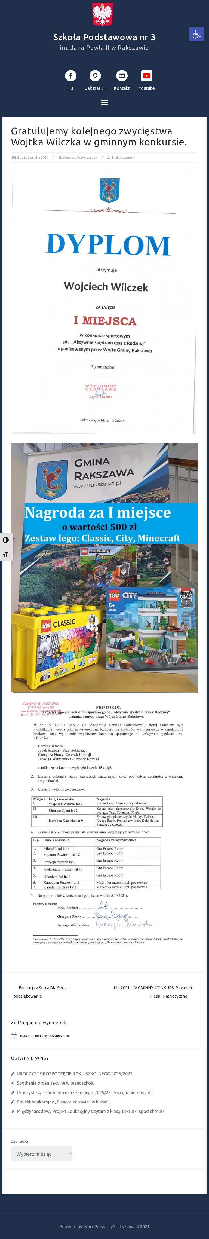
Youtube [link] (147, 88)
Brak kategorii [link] (123, 157)
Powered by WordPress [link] (82, 1226)
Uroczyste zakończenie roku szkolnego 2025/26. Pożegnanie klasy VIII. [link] (86, 1092)
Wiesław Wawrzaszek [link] (80, 157)
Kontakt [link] (122, 88)
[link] (196, 34)
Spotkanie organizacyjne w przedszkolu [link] (55, 1083)
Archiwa (19, 1141)
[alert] (108, 1035)
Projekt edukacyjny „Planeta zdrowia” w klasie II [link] (63, 1101)
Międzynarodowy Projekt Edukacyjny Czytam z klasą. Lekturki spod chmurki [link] (91, 1111)
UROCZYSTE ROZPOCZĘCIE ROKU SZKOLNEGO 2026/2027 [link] (75, 1073)
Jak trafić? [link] (95, 88)
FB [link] (70, 88)
